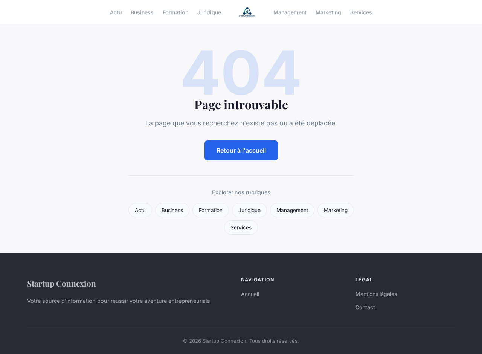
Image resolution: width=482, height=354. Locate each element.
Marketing (328, 12)
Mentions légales (376, 294)
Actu (116, 12)
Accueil (250, 294)
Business (142, 12)
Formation (175, 12)
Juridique (209, 12)
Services (361, 12)
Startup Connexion (61, 283)
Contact (365, 307)
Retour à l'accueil (241, 150)
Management (290, 12)
